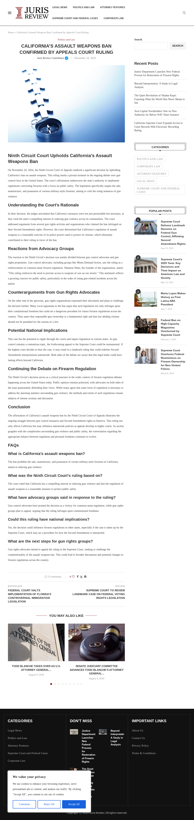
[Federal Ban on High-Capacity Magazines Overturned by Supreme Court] (145, 326)
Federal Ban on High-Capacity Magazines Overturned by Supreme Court (171, 327)
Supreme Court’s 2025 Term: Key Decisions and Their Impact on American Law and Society (173, 268)
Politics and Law (83, 7)
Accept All (74, 804)
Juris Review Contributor (52, 58)
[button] (13, 654)
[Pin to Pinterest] (85, 576)
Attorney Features (112, 7)
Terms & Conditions (144, 753)
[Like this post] (73, 576)
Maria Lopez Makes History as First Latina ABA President (173, 299)
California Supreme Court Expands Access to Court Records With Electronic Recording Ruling (158, 127)
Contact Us (138, 738)
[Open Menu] (9, 13)
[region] (49, 791)
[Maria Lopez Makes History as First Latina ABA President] (145, 299)
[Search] (184, 12)
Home (11, 32)
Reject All (49, 804)
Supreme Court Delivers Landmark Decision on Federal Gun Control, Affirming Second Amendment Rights (173, 232)
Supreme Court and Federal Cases (75, 18)
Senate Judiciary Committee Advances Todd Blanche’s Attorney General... (97, 670)
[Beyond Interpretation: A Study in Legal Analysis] (103, 731)
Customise (24, 804)
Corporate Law (114, 18)
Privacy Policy (140, 745)
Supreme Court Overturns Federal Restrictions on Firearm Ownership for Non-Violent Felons (173, 359)
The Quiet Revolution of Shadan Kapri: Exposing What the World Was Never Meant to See (159, 99)
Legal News (59, 7)
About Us (137, 730)
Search (138, 39)
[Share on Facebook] (77, 576)
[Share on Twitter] (81, 577)
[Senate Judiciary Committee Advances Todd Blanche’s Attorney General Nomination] (96, 642)
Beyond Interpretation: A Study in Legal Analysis (119, 737)
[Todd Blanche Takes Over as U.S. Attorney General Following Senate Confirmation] (36, 642)
